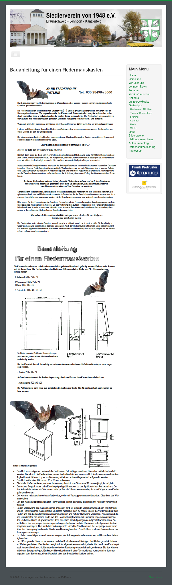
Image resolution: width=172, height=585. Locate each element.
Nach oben (155, 577)
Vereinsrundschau (139, 94)
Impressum (135, 150)
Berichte (134, 98)
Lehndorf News (138, 86)
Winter (133, 128)
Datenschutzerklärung (142, 147)
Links (132, 132)
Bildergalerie (136, 135)
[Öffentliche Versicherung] (144, 171)
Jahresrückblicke (139, 101)
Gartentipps (136, 105)
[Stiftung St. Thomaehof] (144, 184)
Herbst (133, 124)
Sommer (134, 120)
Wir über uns (136, 83)
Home (132, 75)
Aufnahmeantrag (139, 143)
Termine (133, 90)
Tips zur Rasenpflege (141, 113)
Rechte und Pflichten (140, 109)
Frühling (134, 116)
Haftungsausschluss (141, 139)
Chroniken (135, 79)
